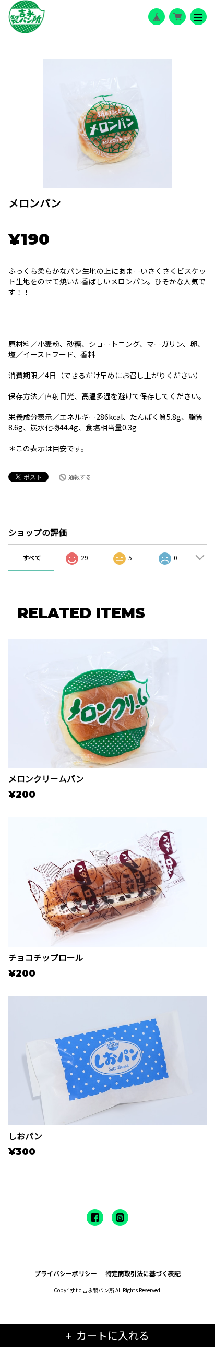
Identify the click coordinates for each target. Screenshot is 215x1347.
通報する (79, 477)
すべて (31, 557)
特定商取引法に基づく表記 (143, 1273)
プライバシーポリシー (65, 1273)
